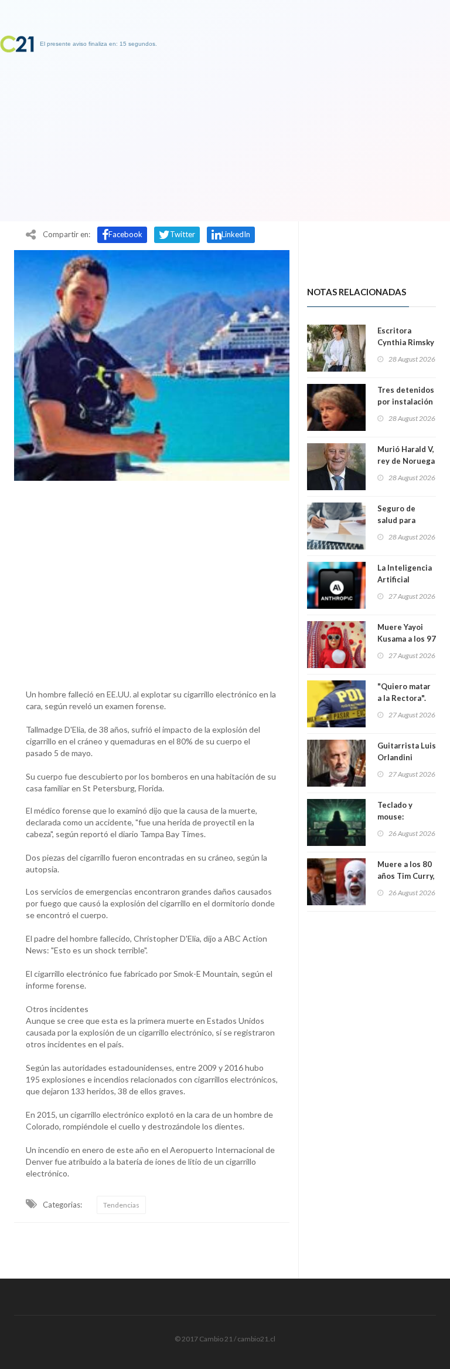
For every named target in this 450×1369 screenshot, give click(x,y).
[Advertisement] (151, 582)
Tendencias (121, 1205)
